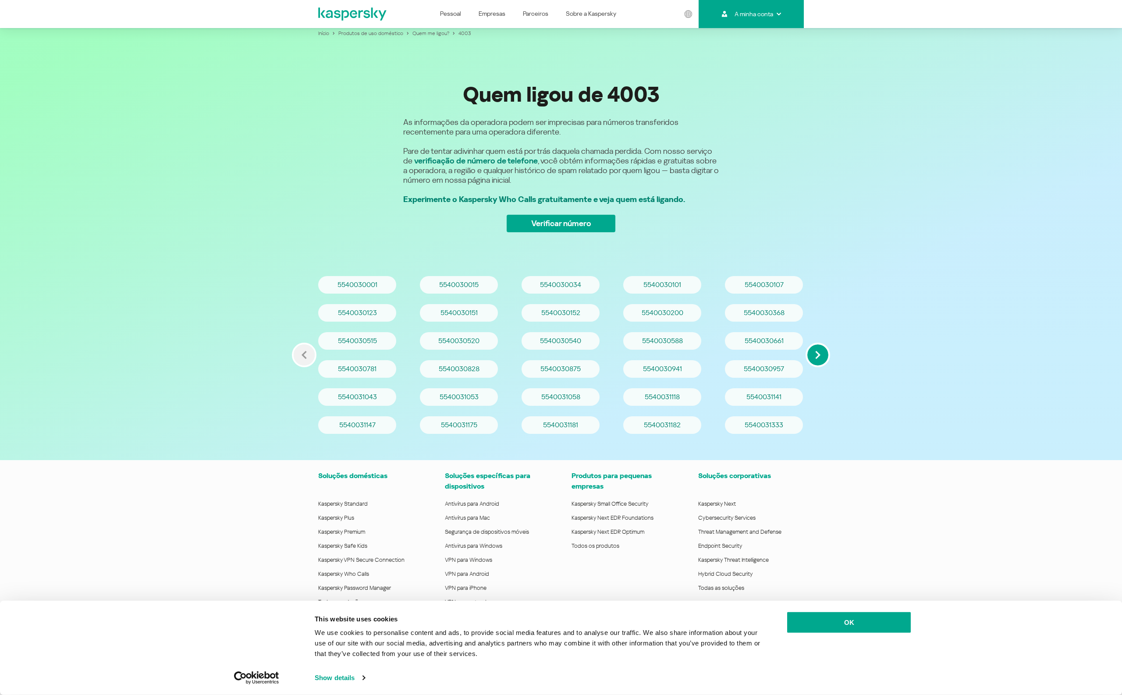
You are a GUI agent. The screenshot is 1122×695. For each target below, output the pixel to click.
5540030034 (560, 284)
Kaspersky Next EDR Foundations (612, 517)
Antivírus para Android (472, 503)
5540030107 (764, 284)
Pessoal (450, 13)
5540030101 (662, 284)
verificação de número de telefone (476, 160)
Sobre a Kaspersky (591, 13)
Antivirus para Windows (473, 546)
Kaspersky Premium (341, 531)
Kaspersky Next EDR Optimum (608, 531)
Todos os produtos (595, 546)
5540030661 (764, 341)
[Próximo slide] (818, 355)
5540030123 (357, 312)
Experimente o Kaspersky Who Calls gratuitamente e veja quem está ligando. (544, 199)
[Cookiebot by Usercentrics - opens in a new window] (256, 677)
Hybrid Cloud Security (725, 574)
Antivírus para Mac (467, 517)
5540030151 (459, 312)
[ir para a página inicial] (352, 14)
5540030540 (560, 341)
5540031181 (560, 425)
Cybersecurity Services (727, 517)
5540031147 (357, 425)
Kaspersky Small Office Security (610, 503)
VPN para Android (467, 574)
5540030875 (560, 369)
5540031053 (459, 397)
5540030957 (764, 369)
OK (849, 622)
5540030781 (357, 369)
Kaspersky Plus (336, 517)
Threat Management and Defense (739, 531)
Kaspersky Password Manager (354, 588)
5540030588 (662, 341)
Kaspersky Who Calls (343, 574)
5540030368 (764, 312)
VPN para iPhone (465, 588)
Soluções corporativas (734, 476)
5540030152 (560, 312)
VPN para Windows (468, 560)
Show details (335, 677)
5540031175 (459, 425)
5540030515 (357, 341)
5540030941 (662, 369)
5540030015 (459, 284)
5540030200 (662, 312)
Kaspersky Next (717, 503)
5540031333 (764, 425)
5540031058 (560, 397)
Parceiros (535, 13)
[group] (561, 355)
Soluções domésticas (352, 476)
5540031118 (662, 397)
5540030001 (357, 284)
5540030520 (458, 341)
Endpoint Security (720, 546)
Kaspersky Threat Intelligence (733, 560)
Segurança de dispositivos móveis (487, 531)
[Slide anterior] (304, 355)
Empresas (492, 13)
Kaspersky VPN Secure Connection (361, 560)
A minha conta (754, 14)
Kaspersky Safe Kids (342, 546)
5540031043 (357, 397)
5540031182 (662, 425)
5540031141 (763, 397)
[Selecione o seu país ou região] (688, 14)
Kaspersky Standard (343, 503)
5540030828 (459, 369)
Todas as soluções (721, 588)
